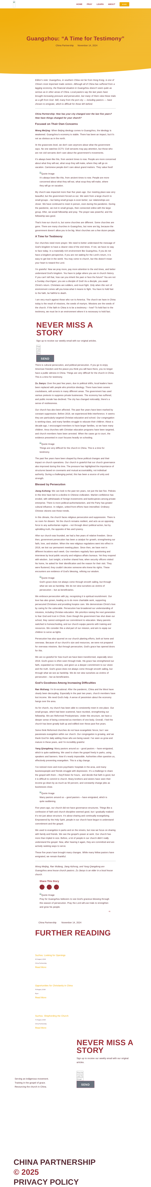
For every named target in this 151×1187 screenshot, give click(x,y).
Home (79, 4)
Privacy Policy (46, 1182)
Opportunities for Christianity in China (54, 985)
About (111, 4)
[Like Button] (106, 911)
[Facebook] (15, 1097)
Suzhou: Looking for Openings (50, 955)
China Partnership (55, 1162)
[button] (42, 887)
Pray (89, 4)
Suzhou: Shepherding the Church (51, 1016)
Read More (40, 967)
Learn (100, 4)
